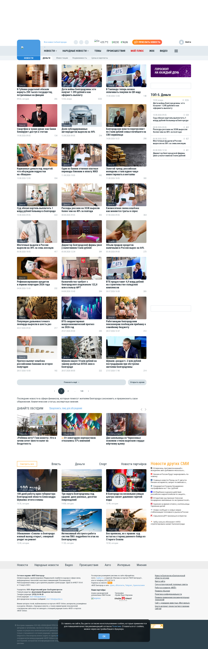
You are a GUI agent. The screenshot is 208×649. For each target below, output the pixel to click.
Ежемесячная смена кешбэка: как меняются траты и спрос (122, 210)
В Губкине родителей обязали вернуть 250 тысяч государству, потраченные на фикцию (34, 92)
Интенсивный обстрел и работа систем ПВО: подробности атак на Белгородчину (80, 536)
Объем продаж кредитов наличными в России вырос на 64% (125, 246)
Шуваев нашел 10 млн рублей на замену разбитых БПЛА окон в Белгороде (79, 364)
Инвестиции (62, 58)
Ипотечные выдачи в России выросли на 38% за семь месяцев (35, 246)
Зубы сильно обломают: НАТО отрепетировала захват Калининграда (168, 523)
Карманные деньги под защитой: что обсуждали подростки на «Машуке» (35, 171)
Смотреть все (27, 464)
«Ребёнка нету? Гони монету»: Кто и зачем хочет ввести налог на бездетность (36, 440)
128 (81, 391)
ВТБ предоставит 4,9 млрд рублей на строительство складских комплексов (125, 284)
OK (104, 636)
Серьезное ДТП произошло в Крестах (170, 516)
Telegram (128, 585)
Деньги (22, 85)
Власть (56, 464)
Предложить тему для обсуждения (65, 408)
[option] (37, 435)
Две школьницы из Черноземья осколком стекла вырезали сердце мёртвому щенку (125, 440)
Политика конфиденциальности (168, 594)
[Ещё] (176, 51)
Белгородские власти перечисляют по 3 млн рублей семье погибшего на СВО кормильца (126, 132)
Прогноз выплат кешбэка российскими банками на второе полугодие (35, 364)
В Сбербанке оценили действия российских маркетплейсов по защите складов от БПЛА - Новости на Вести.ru (168, 493)
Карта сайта (160, 581)
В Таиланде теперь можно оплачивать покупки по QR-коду (123, 91)
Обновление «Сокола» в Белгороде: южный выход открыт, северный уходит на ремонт (36, 536)
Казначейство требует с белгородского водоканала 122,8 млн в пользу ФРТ (79, 284)
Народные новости (75, 50)
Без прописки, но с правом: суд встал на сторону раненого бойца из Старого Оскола (125, 536)
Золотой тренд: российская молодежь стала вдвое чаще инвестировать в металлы (122, 171)
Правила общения (162, 591)
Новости (49, 50)
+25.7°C (104, 42)
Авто (108, 565)
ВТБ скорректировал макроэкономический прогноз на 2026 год (78, 324)
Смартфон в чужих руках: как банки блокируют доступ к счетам (36, 130)
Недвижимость (79, 58)
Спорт (103, 464)
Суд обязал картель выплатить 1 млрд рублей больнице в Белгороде (36, 210)
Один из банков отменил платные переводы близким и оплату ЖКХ (80, 170)
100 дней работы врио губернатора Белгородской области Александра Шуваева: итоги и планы (36, 496)
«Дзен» (112, 585)
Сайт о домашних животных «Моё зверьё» (172, 603)
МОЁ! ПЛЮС (137, 50)
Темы (97, 50)
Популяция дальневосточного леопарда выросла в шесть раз (34, 323)
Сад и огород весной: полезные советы (171, 584)
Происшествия (116, 50)
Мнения (141, 565)
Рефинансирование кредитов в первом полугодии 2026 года (33, 283)
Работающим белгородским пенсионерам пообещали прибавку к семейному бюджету (126, 324)
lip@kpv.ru (100, 578)
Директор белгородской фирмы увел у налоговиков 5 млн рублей (82, 246)
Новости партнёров (133, 464)
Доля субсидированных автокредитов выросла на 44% (78, 130)
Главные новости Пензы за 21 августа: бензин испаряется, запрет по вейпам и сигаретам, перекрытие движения (169, 481)
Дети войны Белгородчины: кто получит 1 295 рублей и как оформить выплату (79, 92)
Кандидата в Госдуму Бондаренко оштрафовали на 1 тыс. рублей (167, 487)
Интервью (123, 565)
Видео (164, 50)
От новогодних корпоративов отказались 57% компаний (79, 439)
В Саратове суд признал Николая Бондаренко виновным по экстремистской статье (169, 499)
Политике (116, 626)
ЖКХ (151, 50)
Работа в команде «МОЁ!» (165, 588)
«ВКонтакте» (119, 585)
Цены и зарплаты (100, 58)
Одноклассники (139, 585)
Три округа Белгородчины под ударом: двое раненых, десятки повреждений (79, 496)
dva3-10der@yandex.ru (38, 597)
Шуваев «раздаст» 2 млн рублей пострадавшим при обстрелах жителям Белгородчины (123, 364)
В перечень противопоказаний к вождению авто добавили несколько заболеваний (167, 469)
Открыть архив (137, 382)
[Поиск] (186, 51)
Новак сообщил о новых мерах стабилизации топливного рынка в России (169, 511)
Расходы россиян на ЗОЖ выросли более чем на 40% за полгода (81, 210)
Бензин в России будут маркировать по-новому (170, 475)
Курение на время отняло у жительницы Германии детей (170, 505)
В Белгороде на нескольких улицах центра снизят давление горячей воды (125, 496)
